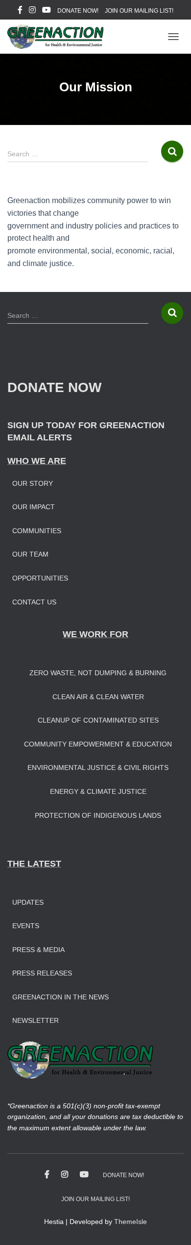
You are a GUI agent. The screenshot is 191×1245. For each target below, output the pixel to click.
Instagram (32, 11)
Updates (28, 902)
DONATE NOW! (77, 10)
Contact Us (34, 602)
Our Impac (31, 507)
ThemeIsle (130, 1221)
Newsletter (35, 1020)
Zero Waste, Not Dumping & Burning (98, 673)
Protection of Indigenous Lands (98, 815)
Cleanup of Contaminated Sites (98, 720)
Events (25, 926)
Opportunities (40, 578)
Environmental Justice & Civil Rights (97, 767)
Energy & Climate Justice (98, 791)
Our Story (32, 483)
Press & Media (38, 950)
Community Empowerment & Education (98, 744)
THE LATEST (34, 864)
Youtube (46, 11)
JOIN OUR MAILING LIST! (139, 10)
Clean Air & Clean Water (98, 697)
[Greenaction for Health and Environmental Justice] (59, 36)
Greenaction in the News (60, 997)
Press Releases (42, 973)
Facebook (20, 11)
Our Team (30, 554)
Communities (36, 531)
